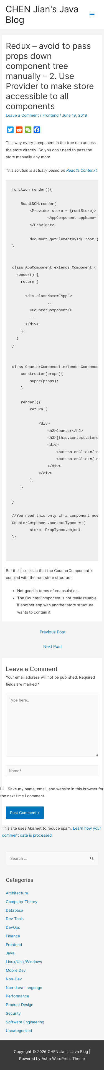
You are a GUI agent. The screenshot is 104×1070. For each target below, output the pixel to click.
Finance (13, 936)
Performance (17, 996)
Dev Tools (15, 918)
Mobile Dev (16, 970)
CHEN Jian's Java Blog (42, 14)
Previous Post (52, 632)
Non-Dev (14, 979)
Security (13, 1013)
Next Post (52, 646)
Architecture (17, 893)
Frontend (50, 115)
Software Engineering (25, 1022)
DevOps (13, 927)
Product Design (19, 1004)
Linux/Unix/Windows (24, 961)
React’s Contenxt (81, 170)
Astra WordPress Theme (63, 1058)
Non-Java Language (24, 987)
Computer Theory (21, 901)
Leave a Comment (22, 115)
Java (10, 953)
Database (14, 910)
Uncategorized (19, 1030)
